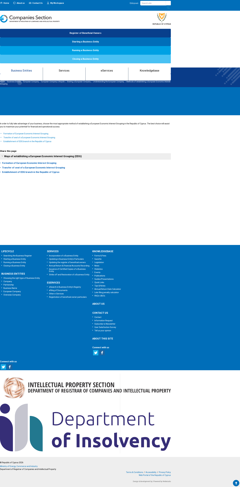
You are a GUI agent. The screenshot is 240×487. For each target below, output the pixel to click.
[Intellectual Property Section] (85, 399)
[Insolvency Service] (85, 451)
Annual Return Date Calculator (107, 289)
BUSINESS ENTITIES (13, 273)
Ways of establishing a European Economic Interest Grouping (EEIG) (43, 156)
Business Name (10, 288)
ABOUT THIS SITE (102, 338)
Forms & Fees (100, 256)
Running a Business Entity (85, 50)
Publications (99, 276)
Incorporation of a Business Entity (63, 256)
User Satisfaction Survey (88, 223)
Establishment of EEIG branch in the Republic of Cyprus (27, 141)
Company (7, 281)
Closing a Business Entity (85, 59)
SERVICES (53, 251)
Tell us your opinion (89, 237)
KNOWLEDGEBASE (102, 251)
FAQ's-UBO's (99, 296)
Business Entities (21, 70)
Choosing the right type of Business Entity (21, 278)
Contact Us (37, 3)
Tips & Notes (99, 286)
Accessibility (151, 472)
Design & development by (142, 481)
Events (97, 272)
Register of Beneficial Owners (85, 33)
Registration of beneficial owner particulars (68, 297)
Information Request (85, 194)
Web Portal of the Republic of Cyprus (155, 475)
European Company (31, 82)
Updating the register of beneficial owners (67, 262)
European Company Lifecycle (53, 82)
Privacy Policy (165, 472)
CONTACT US (100, 312)
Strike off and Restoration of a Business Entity (69, 274)
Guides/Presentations (104, 279)
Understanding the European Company (108, 82)
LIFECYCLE (7, 251)
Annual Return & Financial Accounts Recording (69, 266)
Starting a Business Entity (85, 41)
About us (21, 3)
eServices (107, 70)
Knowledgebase (149, 70)
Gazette (98, 259)
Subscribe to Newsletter (85, 208)
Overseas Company (12, 295)
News (96, 266)
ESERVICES (53, 282)
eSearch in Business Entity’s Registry (65, 287)
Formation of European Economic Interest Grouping (25, 134)
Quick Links (99, 282)
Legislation (99, 262)
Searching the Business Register (17, 256)
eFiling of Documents (58, 290)
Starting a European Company (79, 82)
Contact (97, 317)
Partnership (8, 285)
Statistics (98, 269)
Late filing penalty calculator (106, 292)
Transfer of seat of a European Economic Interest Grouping (29, 137)
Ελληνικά (134, 3)
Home (2, 82)
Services (64, 70)
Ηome (6, 3)
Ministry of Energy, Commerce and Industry (19, 466)
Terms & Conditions (134, 472)
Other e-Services (56, 294)
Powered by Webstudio (162, 481)
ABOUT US (98, 303)
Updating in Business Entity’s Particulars (66, 259)
